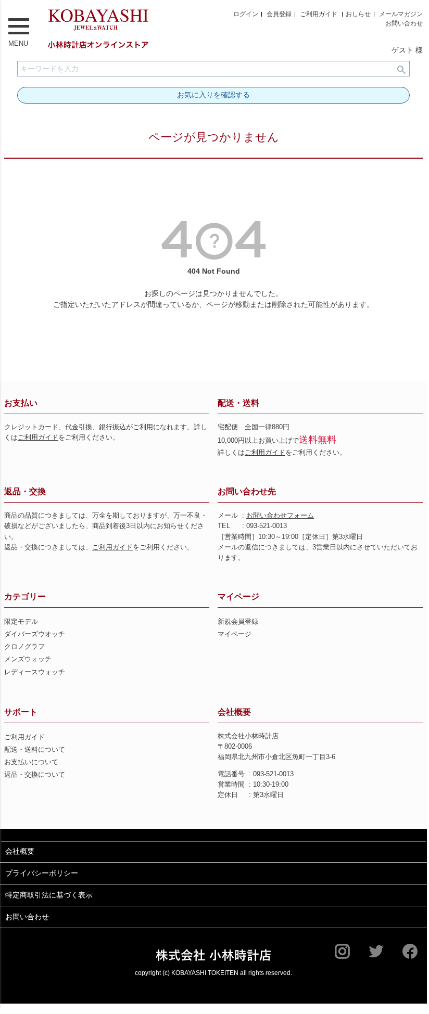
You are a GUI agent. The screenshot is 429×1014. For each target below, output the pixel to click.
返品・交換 (25, 491)
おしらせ (358, 14)
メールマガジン (401, 14)
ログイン (245, 14)
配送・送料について (34, 749)
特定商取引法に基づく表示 (49, 895)
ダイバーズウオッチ (34, 634)
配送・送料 (238, 403)
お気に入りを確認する (213, 95)
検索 (401, 68)
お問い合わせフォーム (280, 515)
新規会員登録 (238, 621)
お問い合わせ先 (247, 491)
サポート (20, 712)
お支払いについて (31, 762)
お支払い (20, 403)
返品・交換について (34, 774)
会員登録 (279, 14)
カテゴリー (25, 596)
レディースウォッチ (34, 672)
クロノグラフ (24, 646)
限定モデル (21, 621)
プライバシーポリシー (41, 873)
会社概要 (234, 712)
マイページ (238, 596)
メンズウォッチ (28, 659)
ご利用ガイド (318, 14)
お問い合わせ (404, 23)
